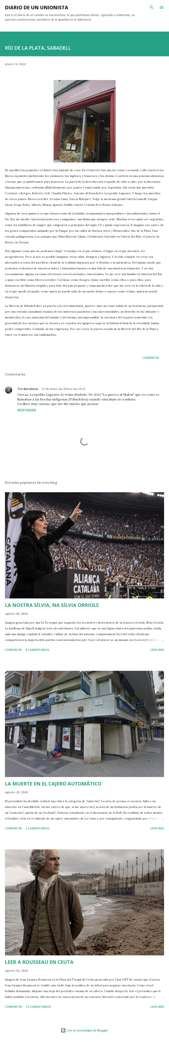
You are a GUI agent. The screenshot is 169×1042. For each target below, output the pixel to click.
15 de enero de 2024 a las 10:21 (63, 389)
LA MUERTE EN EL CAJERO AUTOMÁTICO (53, 783)
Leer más (157, 650)
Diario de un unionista (36, 7)
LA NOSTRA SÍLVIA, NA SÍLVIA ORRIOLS (52, 605)
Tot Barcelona (27, 389)
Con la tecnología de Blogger (87, 1030)
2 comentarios (37, 828)
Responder (26, 410)
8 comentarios (37, 650)
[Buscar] (151, 7)
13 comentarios (38, 1007)
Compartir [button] (150, 358)
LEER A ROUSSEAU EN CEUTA (39, 961)
